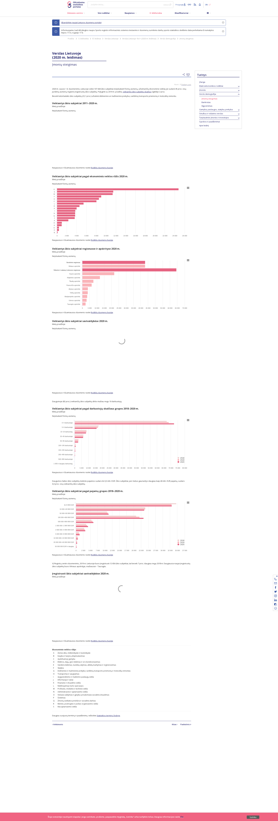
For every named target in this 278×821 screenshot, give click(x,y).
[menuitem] (76, 14)
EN (206, 4)
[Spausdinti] (188, 75)
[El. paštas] (275, 584)
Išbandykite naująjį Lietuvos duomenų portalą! (81, 22)
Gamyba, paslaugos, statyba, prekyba (216, 109)
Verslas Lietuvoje (111, 38)
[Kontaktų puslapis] (275, 579)
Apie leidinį (204, 125)
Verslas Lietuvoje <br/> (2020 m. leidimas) (139, 38)
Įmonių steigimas (186, 38)
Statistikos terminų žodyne (108, 715)
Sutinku (253, 817)
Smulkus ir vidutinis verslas (211, 113)
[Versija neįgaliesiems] (190, 4)
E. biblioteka (84, 38)
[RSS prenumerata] (195, 4)
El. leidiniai (96, 38)
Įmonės (202, 90)
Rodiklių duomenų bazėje (102, 167)
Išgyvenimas (207, 106)
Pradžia (71, 38)
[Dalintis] (184, 75)
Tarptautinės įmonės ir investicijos (214, 117)
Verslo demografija (168, 38)
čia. (182, 816)
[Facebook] (275, 588)
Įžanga (202, 82)
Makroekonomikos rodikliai (211, 86)
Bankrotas (206, 102)
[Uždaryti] (273, 576)
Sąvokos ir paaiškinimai (209, 121)
